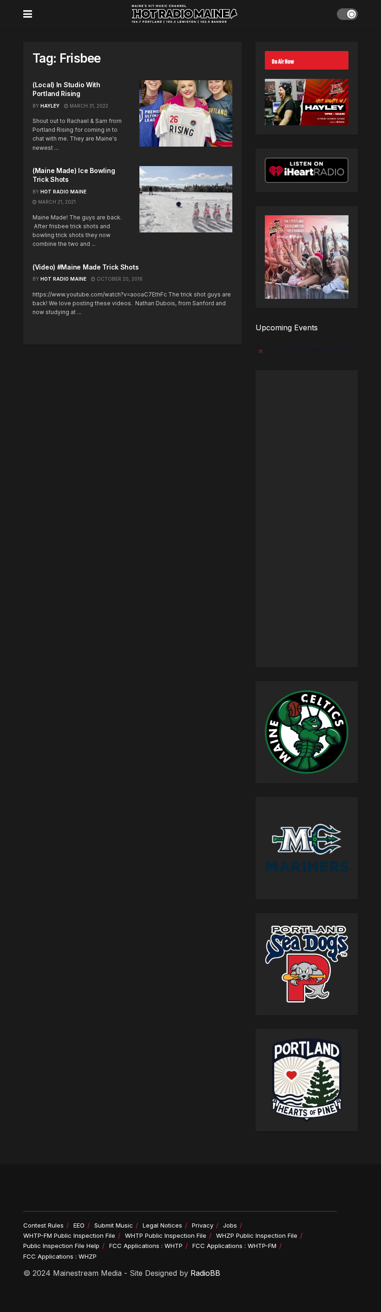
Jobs (230, 1225)
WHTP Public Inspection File (165, 1235)
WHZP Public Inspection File (256, 1235)
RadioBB (205, 1273)
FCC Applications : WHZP (60, 1256)
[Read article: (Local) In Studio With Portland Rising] (185, 113)
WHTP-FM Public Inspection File (69, 1235)
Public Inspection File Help (61, 1245)
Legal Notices (162, 1225)
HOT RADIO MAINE (63, 191)
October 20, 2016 (119, 279)
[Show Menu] (27, 14)
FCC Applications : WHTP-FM (234, 1245)
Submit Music (113, 1225)
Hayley (49, 106)
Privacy (202, 1225)
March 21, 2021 (56, 202)
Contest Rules (43, 1225)
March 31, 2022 (88, 106)
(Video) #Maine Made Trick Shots (85, 267)
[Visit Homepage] (184, 14)
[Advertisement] (306, 518)
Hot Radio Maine (63, 279)
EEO (79, 1225)
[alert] (307, 349)
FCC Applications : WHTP (146, 1245)
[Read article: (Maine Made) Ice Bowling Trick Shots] (185, 199)
